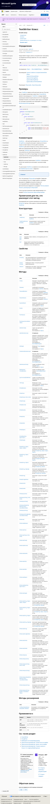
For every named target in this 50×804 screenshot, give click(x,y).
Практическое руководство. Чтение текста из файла (34, 742)
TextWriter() (22, 217)
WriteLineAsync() (23, 655)
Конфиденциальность (6, 801)
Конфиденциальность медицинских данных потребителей (26, 801)
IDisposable (28, 85)
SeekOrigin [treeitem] (5, 138)
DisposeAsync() (23, 297)
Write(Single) (22, 440)
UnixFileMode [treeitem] (6, 169)
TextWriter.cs (29, 52)
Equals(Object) (23, 303)
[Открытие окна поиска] (44, 11)
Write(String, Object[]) (24, 469)
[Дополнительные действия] (48, 25)
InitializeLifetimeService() (25, 351)
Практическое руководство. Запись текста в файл (34, 744)
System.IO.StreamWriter (33, 76)
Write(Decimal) (23, 404)
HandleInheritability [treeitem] (7, 103)
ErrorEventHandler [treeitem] (7, 63)
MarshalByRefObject (37, 69)
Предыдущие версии (18, 799)
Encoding (22, 257)
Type (39, 346)
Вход (47, 11)
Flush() (21, 308)
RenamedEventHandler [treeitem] (8, 133)
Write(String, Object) (24, 462)
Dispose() (22, 287)
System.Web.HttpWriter (32, 80)
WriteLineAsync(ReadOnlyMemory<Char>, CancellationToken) (25, 678)
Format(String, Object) (40, 466)
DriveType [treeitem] (5, 53)
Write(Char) (22, 203)
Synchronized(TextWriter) (25, 377)
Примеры (22, 37)
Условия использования (6, 803)
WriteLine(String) (23, 628)
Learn (20, 25)
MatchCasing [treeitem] (5, 114)
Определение (23, 35)
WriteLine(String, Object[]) (25, 622)
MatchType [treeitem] (5, 116)
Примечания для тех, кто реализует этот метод (30, 40)
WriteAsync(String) (24, 510)
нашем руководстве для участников (26, 771)
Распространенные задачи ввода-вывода (33, 192)
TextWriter (24, 92)
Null (20, 242)
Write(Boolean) (23, 388)
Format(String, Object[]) (40, 473)
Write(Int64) (22, 423)
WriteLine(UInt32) (23, 640)
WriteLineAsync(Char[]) (24, 670)
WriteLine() (22, 519)
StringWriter (22, 143)
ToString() (22, 382)
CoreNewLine (21, 238)
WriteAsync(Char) (23, 493)
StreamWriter (42, 94)
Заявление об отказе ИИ (6, 799)
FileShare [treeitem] (5, 84)
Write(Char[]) (22, 401)
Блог (26, 799)
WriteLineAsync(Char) (24, 658)
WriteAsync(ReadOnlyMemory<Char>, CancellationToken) (24, 507)
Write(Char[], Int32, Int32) (25, 397)
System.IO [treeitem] (5, 32)
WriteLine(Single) (23, 593)
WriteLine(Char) (23, 529)
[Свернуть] (16, 24)
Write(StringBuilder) (24, 479)
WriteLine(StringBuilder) (25, 633)
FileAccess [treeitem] (5, 67)
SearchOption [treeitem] (6, 135)
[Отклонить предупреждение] (47, 3)
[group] (34, 65)
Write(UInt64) (22, 488)
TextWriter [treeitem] (6, 157)
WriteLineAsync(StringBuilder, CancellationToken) (24, 692)
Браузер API (29, 25)
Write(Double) (23, 410)
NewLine (21, 266)
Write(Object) (22, 429)
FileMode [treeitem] (5, 77)
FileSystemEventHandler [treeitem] (8, 96)
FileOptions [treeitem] (5, 82)
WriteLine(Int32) (23, 561)
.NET (24, 25)
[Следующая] (41, 11)
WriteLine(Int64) (23, 569)
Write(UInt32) (22, 483)
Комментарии (23, 38)
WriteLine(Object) (23, 577)
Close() (21, 280)
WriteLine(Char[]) (23, 540)
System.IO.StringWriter (32, 78)
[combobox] (9, 27)
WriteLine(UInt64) (23, 648)
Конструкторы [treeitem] (7, 159)
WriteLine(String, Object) (25, 615)
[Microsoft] (2, 11)
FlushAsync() (22, 314)
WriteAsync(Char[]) (24, 501)
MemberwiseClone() (24, 364)
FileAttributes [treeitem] (5, 70)
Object (28, 69)
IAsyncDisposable (36, 85)
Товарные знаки (17, 803)
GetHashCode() (23, 327)
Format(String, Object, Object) (40, 611)
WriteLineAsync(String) (24, 103)
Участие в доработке (34, 799)
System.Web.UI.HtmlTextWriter (34, 81)
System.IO (31, 49)
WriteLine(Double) (23, 553)
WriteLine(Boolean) (24, 523)
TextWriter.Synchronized (27, 168)
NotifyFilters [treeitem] (5, 121)
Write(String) (22, 475)
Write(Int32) (22, 416)
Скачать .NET (45, 14)
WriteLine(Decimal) (24, 545)
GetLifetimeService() (24, 333)
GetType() (22, 346)
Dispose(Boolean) (23, 291)
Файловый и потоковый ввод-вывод (30, 740)
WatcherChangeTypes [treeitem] (7, 178)
